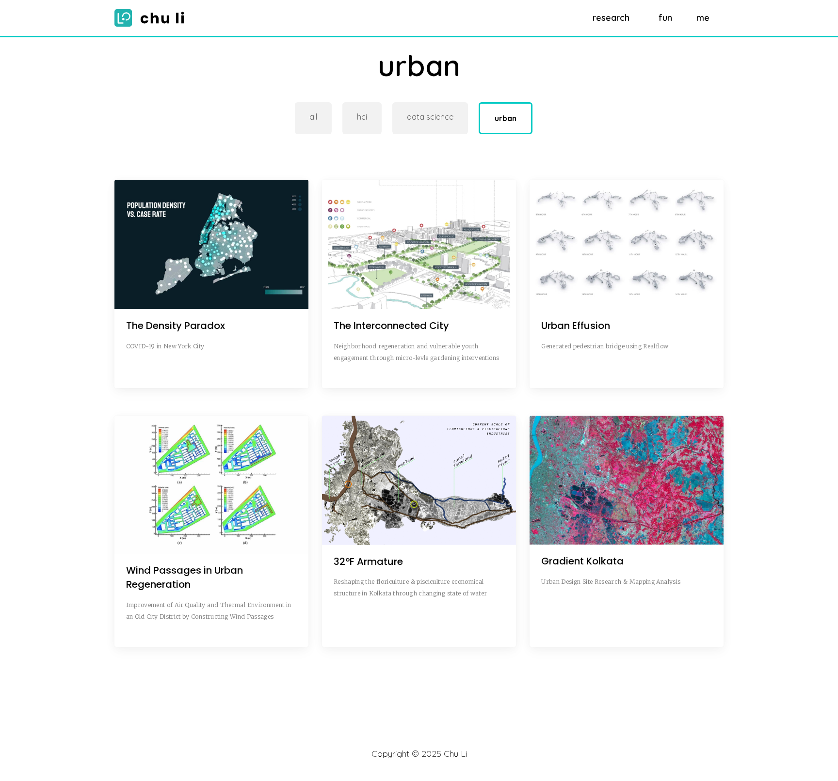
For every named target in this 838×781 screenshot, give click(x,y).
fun (665, 17)
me (702, 17)
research (611, 17)
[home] (151, 18)
